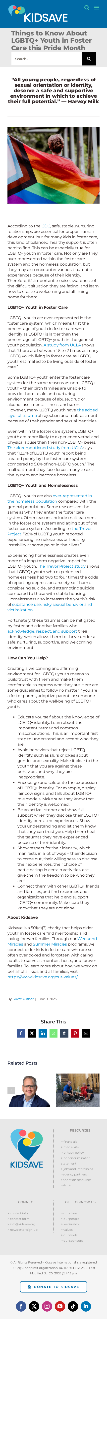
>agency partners (74, 1174)
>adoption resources (76, 1180)
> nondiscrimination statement (76, 1160)
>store (65, 1185)
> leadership (70, 1224)
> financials (69, 1141)
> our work (69, 1235)
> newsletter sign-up (22, 1229)
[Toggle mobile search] (86, 7)
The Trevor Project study (62, 566)
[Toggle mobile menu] (97, 7)
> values (67, 1229)
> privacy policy (72, 1152)
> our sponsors (72, 1240)
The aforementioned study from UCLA (45, 447)
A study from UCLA (62, 345)
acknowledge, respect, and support (42, 631)
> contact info (17, 1213)
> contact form (18, 1219)
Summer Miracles (50, 944)
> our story (69, 1213)
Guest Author (23, 999)
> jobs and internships (77, 1169)
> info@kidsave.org (21, 1224)
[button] (11, 1090)
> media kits (70, 1147)
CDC (46, 226)
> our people (70, 1219)
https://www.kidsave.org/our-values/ (42, 977)
